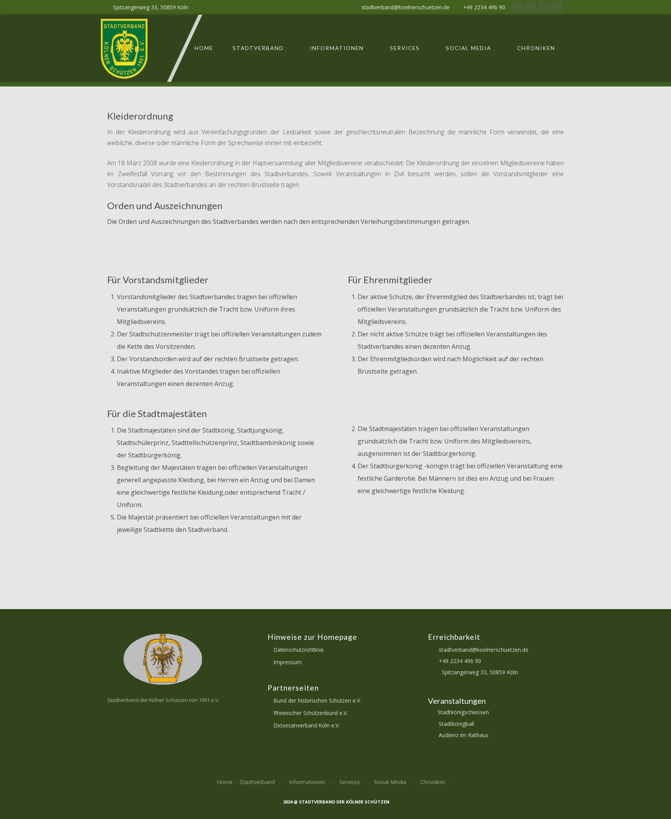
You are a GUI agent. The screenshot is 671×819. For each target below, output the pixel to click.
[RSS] (517, 7)
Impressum (288, 662)
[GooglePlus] (543, 7)
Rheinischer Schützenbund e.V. (311, 713)
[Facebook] (530, 7)
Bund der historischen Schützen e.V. (317, 700)
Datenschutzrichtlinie (299, 649)
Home (204, 48)
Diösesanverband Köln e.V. (307, 725)
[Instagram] (556, 7)
